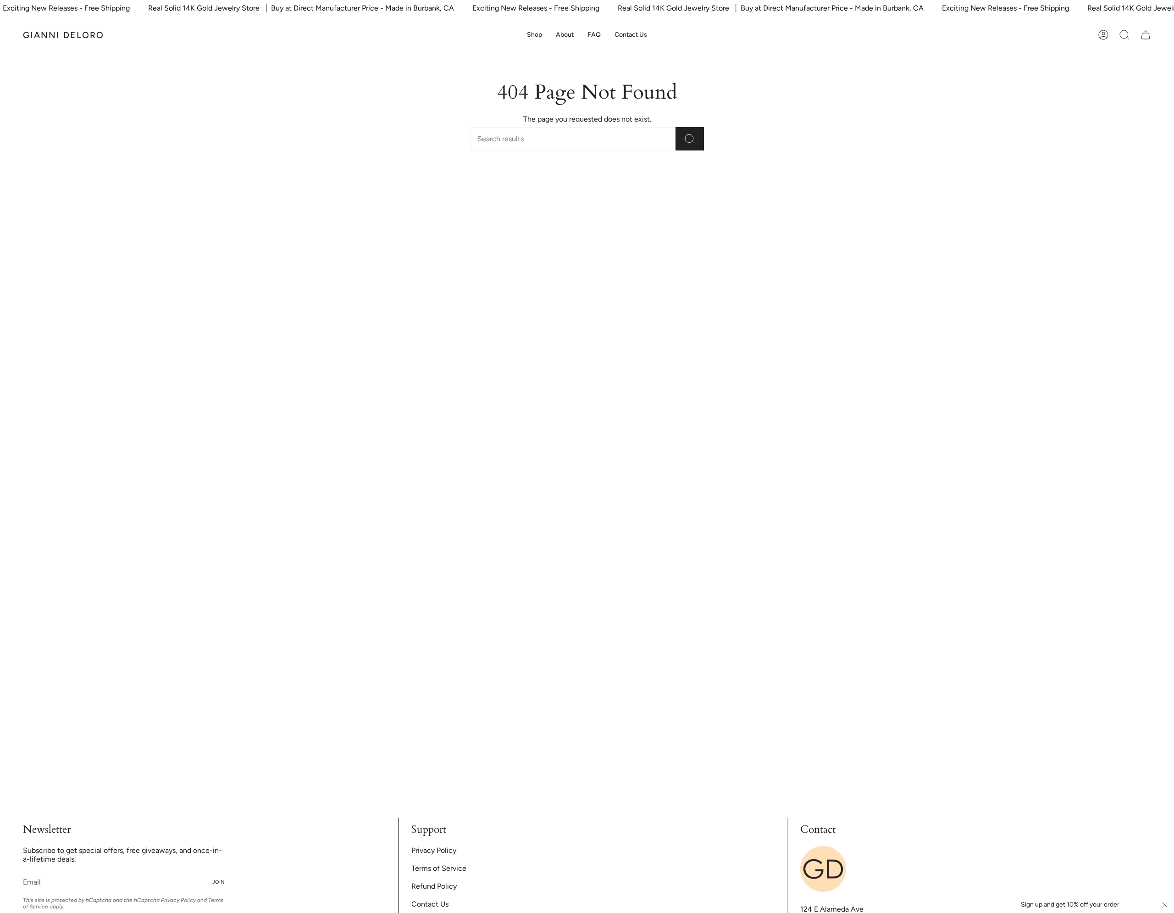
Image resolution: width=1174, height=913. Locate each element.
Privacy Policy (765, 527)
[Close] (802, 367)
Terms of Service (642, 533)
